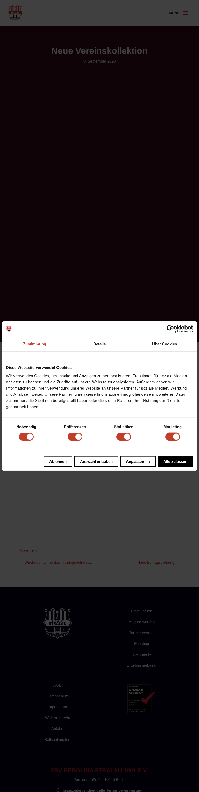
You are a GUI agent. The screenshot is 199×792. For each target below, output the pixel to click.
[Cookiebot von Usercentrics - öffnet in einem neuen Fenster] (170, 329)
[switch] (75, 437)
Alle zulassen (175, 461)
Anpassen (135, 461)
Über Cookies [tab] (164, 344)
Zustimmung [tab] (34, 344)
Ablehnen (58, 461)
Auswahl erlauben (96, 461)
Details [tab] (99, 344)
